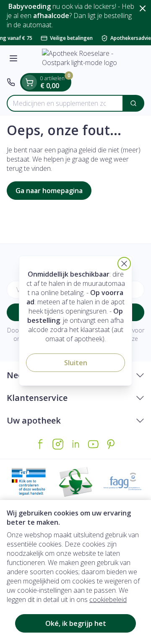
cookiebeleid (108, 599)
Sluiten (75, 362)
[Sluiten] (124, 263)
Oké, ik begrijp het (75, 623)
